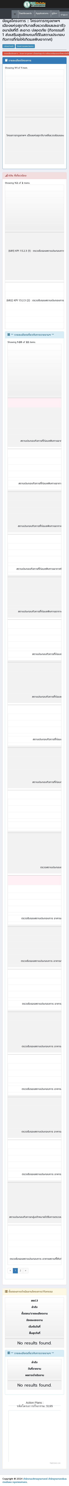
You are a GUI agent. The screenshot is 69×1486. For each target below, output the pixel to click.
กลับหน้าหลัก (9, 46)
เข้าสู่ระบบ (64, 15)
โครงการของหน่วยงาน (25, 46)
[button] (15, 14)
